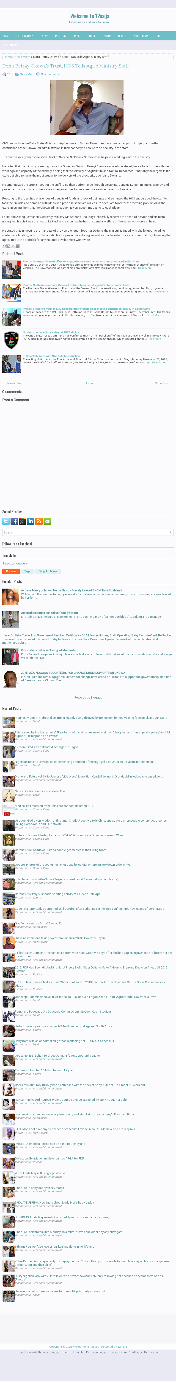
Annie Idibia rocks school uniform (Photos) (49, 613)
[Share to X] (13, 246)
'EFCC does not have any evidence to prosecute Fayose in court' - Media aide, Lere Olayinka (75, 1129)
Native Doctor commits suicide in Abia (40, 791)
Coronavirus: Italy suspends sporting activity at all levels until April (58, 894)
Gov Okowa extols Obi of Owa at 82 (38, 923)
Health (122, 36)
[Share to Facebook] (17, 246)
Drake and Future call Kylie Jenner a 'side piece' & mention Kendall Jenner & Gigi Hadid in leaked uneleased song (89, 776)
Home (6, 36)
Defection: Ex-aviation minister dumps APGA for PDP (49, 1158)
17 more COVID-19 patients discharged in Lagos (46, 747)
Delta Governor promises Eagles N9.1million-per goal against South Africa (64, 1026)
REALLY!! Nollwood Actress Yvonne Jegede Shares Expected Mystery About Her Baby (71, 1099)
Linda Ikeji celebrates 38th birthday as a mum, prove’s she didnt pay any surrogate (68, 1232)
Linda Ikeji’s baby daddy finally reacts (39, 1188)
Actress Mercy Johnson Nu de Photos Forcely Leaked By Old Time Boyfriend (71, 590)
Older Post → (163, 383)
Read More (144, 267)
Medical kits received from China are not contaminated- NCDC (55, 806)
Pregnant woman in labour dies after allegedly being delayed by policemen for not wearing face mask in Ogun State (91, 717)
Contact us (10, 45)
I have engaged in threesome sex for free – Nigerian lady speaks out (60, 1291)
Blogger (96, 697)
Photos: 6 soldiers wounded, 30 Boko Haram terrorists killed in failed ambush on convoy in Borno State (86, 308)
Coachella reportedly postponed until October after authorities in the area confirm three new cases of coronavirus (89, 908)
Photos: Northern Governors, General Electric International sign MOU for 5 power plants (76, 285)
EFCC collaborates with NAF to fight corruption (51, 356)
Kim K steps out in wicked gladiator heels (48, 650)
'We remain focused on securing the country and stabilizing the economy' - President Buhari (75, 1114)
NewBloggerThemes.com (144, 1352)
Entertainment (25, 36)
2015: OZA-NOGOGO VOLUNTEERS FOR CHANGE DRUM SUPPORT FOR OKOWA (73, 672)
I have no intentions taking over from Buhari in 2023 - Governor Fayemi (60, 938)
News (45, 36)
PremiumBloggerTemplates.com (106, 1352)
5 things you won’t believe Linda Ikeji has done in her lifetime (54, 1246)
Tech (158, 36)
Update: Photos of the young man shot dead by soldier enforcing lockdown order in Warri (74, 864)
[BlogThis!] (8, 246)
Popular (11, 571)
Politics (60, 36)
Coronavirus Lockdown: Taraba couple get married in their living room (60, 850)
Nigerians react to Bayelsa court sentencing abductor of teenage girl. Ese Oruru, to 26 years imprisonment (84, 761)
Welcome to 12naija (89, 15)
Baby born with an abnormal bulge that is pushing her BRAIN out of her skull (65, 1041)
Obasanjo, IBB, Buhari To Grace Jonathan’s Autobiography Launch (58, 1055)
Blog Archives (48, 571)
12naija (122, 1346)
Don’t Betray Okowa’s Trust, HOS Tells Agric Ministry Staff (65, 66)
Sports (77, 36)
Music (92, 36)
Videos (107, 36)
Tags (27, 571)
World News (140, 36)
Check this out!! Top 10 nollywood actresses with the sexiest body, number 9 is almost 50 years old (80, 1085)
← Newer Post (13, 383)
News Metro (22, 57)
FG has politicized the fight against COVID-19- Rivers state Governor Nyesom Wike (69, 835)
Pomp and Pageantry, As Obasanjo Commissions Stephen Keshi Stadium (63, 1011)
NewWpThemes (38, 1352)
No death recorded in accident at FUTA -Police (51, 332)
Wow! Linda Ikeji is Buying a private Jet (40, 1173)
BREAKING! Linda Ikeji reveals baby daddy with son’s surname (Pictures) (62, 1217)
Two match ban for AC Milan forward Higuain (44, 1070)
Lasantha (78, 1352)
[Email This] (4, 246)
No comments (50, 74)
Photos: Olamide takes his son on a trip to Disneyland (50, 1143)
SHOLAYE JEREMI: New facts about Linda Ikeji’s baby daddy (54, 1202)
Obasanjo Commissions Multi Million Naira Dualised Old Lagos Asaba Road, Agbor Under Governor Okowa (85, 997)
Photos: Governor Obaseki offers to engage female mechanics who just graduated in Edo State (81, 261)
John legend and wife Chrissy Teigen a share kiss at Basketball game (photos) (66, 879)
